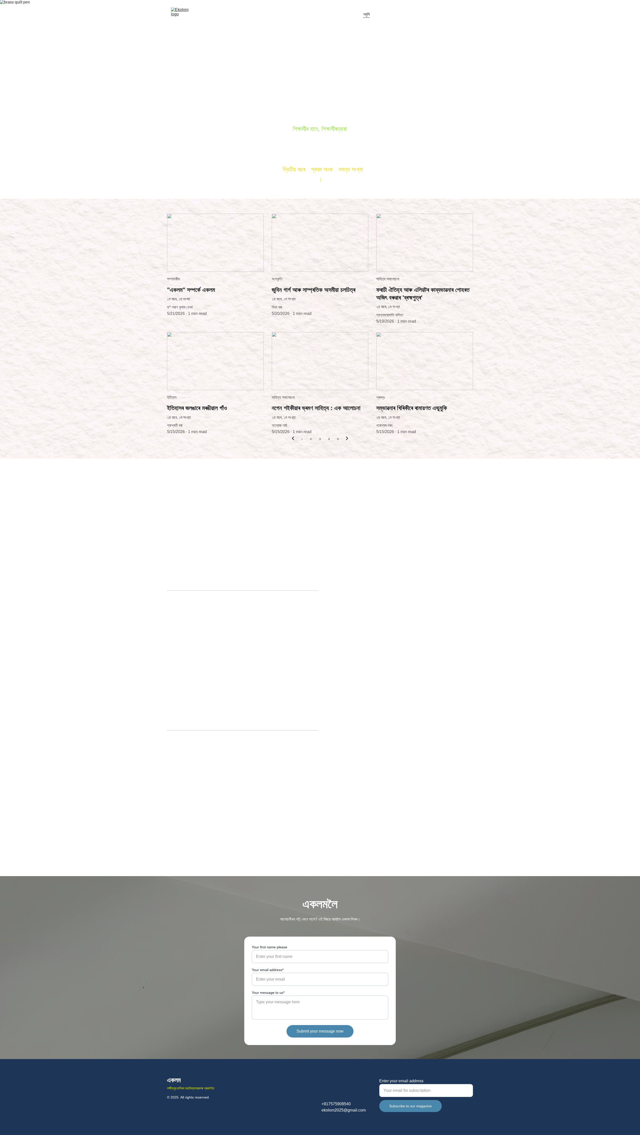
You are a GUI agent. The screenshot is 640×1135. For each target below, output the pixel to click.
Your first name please (269, 947)
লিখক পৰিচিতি (386, 14)
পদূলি (366, 14)
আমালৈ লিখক (432, 14)
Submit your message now (320, 1031)
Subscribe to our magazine (410, 1106)
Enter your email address (401, 1081)
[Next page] (347, 439)
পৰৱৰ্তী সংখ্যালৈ (459, 14)
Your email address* (268, 970)
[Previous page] (293, 439)
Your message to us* (268, 993)
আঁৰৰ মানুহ (409, 14)
